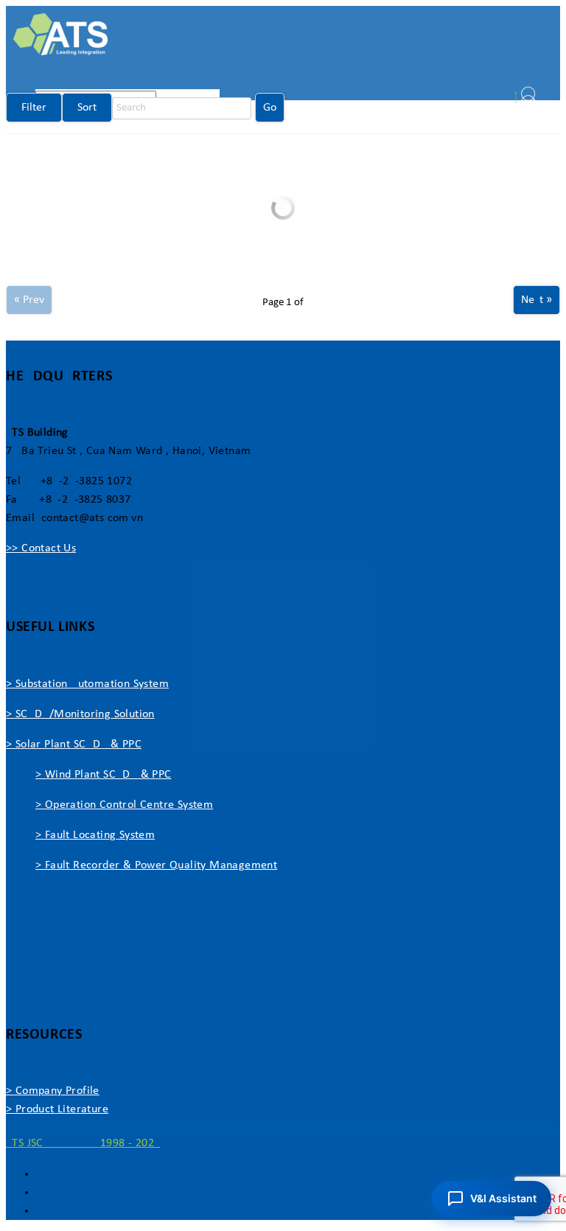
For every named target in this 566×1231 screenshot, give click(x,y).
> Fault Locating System (95, 835)
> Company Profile (52, 1091)
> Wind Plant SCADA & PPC (103, 775)
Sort (87, 108)
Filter (33, 108)
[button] (491, 1198)
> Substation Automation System (87, 684)
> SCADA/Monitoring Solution (80, 714)
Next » (536, 300)
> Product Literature (57, 1109)
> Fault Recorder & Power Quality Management (156, 865)
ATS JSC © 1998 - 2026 (83, 1143)
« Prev (29, 300)
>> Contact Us (41, 548)
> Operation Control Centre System (124, 805)
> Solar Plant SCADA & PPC (74, 744)
